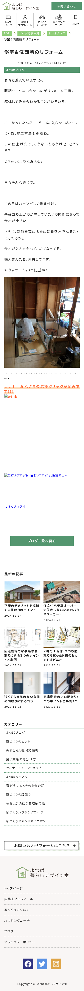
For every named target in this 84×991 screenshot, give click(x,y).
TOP (7, 33)
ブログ (9, 931)
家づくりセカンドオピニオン (26, 821)
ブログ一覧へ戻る (42, 540)
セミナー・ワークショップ (24, 768)
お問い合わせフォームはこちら (42, 845)
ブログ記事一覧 (29, 33)
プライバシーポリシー (20, 942)
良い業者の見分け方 (21, 759)
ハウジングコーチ (59, 23)
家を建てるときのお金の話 (25, 785)
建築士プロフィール (25, 23)
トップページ (8, 23)
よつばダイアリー (18, 777)
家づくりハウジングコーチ (25, 812)
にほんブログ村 (15, 506)
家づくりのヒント (18, 741)
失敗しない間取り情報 (22, 750)
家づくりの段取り (18, 794)
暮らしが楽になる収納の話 (25, 803)
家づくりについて (42, 23)
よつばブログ (56, 33)
